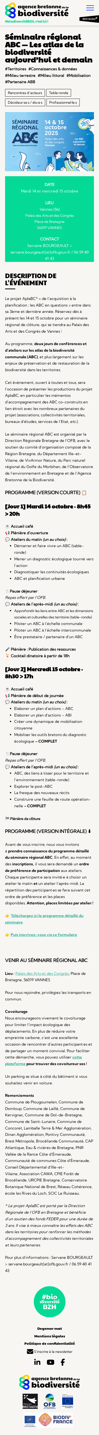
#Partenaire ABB (20, 81)
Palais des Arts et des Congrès (42, 973)
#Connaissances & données (52, 68)
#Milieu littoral (51, 75)
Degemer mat (49, 1328)
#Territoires (15, 68)
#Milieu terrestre (20, 75)
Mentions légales (49, 1335)
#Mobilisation (79, 75)
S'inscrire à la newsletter (52, 1351)
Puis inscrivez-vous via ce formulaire (44, 934)
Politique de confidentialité (49, 1343)
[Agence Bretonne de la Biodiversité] (37, 11)
